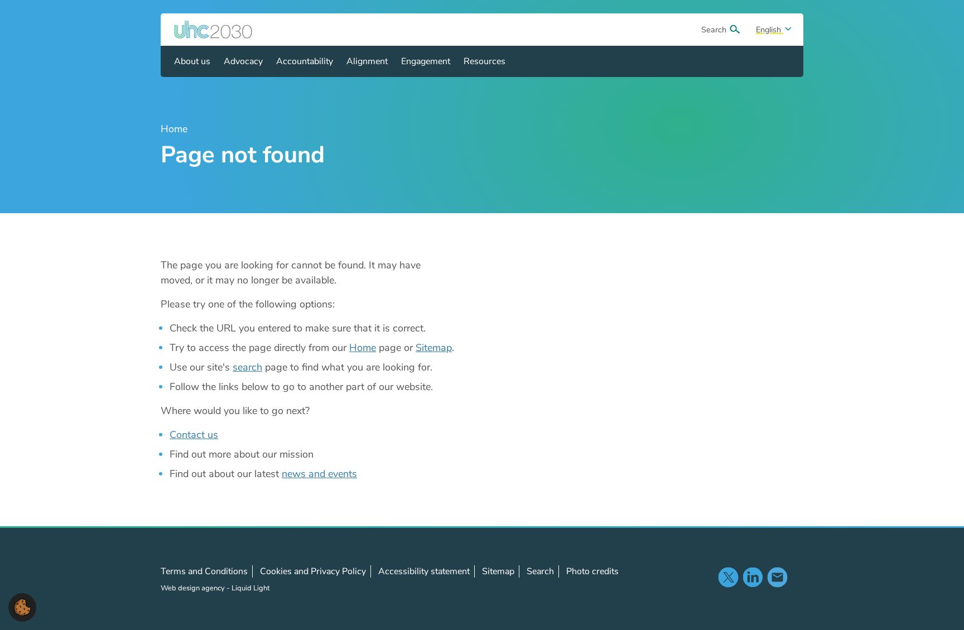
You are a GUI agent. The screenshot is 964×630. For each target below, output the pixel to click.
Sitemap (434, 347)
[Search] (735, 29)
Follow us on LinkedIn (753, 577)
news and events (319, 473)
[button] (22, 606)
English (769, 29)
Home (362, 347)
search (247, 367)
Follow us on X (728, 577)
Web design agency (193, 588)
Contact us (194, 434)
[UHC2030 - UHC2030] (213, 30)
